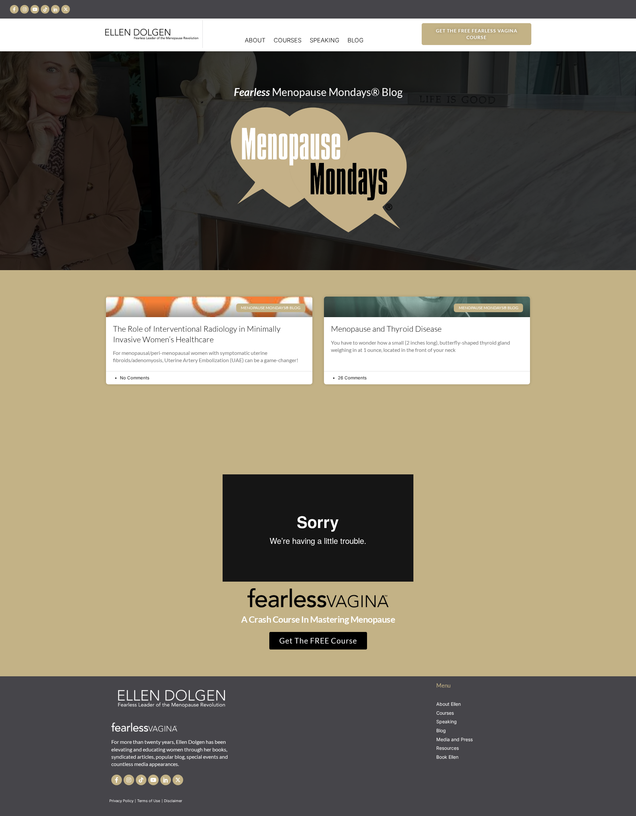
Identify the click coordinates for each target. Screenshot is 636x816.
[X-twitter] (65, 9)
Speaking (324, 40)
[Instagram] (24, 9)
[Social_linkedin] (55, 9)
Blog (355, 40)
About (255, 40)
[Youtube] (34, 9)
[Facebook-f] (14, 9)
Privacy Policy (121, 800)
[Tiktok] (45, 9)
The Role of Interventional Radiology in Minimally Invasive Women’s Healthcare (197, 334)
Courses (287, 40)
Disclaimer (173, 800)
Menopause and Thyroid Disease (386, 329)
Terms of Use (149, 800)
